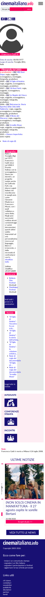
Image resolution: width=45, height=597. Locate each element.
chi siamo (7, 580)
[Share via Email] (10, 19)
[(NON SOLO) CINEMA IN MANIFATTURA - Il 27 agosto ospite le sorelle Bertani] (24, 482)
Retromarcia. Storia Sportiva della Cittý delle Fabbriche (13, 106)
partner (6, 592)
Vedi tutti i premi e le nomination (9, 301)
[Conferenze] (10, 425)
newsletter (7, 585)
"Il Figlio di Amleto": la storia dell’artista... (14, 335)
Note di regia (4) (9, 141)
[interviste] (10, 406)
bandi (5, 594)
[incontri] (10, 442)
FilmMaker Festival (13, 288)
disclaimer (7, 590)
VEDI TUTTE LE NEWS (22, 532)
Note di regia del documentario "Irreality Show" (15, 372)
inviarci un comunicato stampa (16, 561)
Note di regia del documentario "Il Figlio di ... (15, 360)
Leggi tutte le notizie (10, 385)
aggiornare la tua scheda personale (18, 567)
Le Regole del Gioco (18, 95)
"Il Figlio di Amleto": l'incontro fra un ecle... (13, 322)
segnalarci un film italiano (14, 563)
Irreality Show (16, 125)
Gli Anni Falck (15, 88)
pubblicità (7, 587)
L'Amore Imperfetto (14, 134)
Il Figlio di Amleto (17, 81)
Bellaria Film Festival (12, 280)
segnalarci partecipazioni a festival (18, 565)
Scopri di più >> (24, 521)
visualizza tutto (9, 260)
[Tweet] (6, 19)
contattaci (7, 583)
